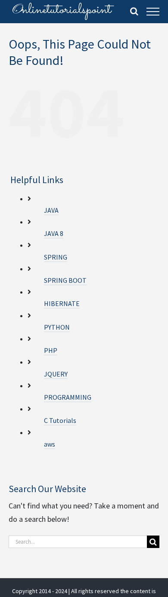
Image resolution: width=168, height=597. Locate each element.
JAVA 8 (53, 233)
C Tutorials (60, 420)
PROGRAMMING (67, 397)
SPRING (55, 257)
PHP (50, 350)
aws (49, 444)
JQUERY (56, 374)
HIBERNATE (62, 303)
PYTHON (57, 327)
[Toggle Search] (134, 11)
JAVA (51, 210)
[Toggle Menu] (153, 11)
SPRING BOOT (65, 280)
